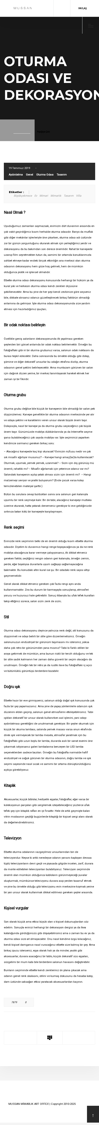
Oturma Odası (45, 174)
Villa (78, 195)
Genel (29, 174)
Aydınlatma (16, 174)
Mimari (43, 195)
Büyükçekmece (23, 195)
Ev (35, 195)
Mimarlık (55, 195)
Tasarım (62, 174)
